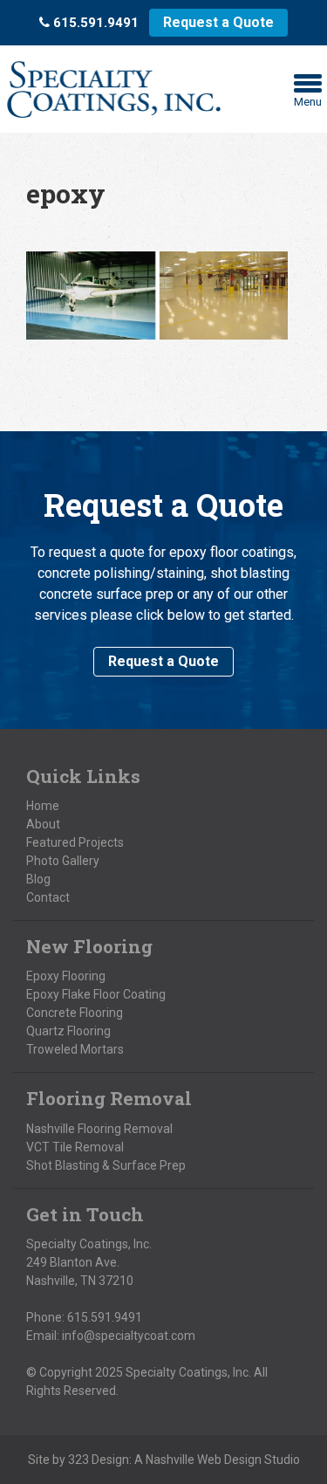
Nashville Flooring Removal (99, 1129)
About (43, 824)
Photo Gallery (62, 861)
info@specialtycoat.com (128, 1336)
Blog (38, 879)
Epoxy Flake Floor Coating (96, 994)
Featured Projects (75, 842)
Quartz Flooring (68, 1031)
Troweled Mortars (75, 1049)
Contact (48, 897)
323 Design (98, 1460)
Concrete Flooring (74, 1013)
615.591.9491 (104, 1317)
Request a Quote (218, 22)
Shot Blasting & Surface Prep (106, 1165)
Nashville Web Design (204, 1460)
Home (42, 806)
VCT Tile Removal (75, 1147)
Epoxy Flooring (66, 976)
